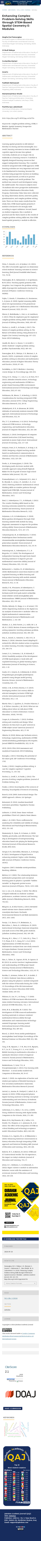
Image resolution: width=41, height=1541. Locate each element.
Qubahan (12, 1516)
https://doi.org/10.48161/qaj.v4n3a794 (20, 118)
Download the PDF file (15, 1239)
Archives (12, 10)
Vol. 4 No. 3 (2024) (23, 10)
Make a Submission (13, 1408)
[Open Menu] (2, 2)
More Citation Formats (14, 1283)
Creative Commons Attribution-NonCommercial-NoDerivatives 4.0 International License (18, 1336)
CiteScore (11, 1367)
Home (4, 10)
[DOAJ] (20, 1399)
